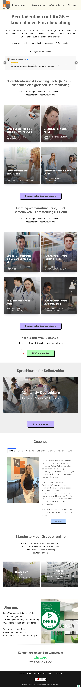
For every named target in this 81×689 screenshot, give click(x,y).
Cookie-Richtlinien (48, 673)
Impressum (22, 673)
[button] (5, 62)
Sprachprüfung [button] (38, 5)
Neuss (59, 570)
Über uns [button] (72, 5)
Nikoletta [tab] (30, 451)
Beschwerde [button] (59, 673)
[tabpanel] (40, 490)
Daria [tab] (20, 451)
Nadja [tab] (12, 451)
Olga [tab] (70, 451)
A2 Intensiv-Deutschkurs (40, 393)
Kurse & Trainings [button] (20, 5)
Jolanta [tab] (61, 451)
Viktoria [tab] (51, 451)
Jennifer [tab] (41, 451)
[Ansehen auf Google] (8, 59)
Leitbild (29, 673)
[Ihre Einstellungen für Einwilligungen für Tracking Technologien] (78, 686)
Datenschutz (37, 673)
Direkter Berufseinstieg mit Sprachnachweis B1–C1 (19, 259)
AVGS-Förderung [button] (56, 5)
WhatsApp (40, 657)
